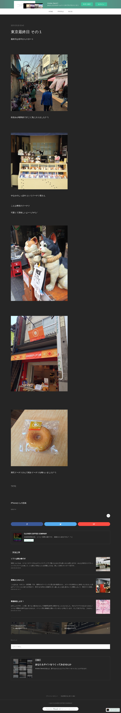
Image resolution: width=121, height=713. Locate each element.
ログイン (101, 4)
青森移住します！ (17, 601)
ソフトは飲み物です (18, 558)
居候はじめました (17, 580)
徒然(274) (13, 509)
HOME (51, 11)
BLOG (70, 11)
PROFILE (61, 11)
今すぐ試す (87, 4)
